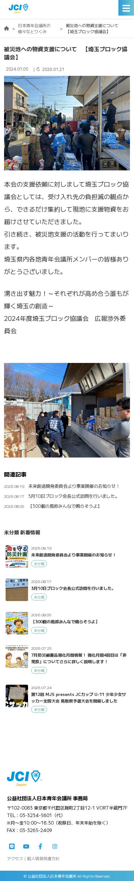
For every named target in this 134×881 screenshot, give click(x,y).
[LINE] (12, 847)
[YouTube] (26, 847)
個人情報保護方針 (43, 858)
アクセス (15, 858)
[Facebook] (40, 847)
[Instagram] (55, 847)
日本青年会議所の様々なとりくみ (34, 28)
